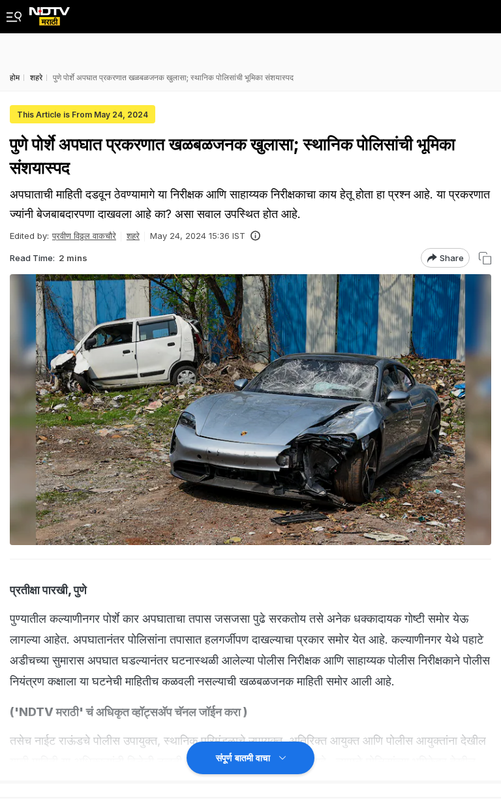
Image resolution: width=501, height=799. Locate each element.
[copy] (485, 258)
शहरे (133, 235)
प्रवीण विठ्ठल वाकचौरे (84, 235)
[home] (49, 12)
